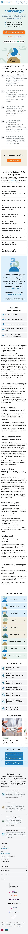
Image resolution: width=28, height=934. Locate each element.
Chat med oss (5, 853)
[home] (6, 2)
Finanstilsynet (18, 926)
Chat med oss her (14, 294)
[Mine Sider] (21, 2)
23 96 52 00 (13, 180)
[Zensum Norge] (2, 930)
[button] (25, 2)
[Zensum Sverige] (6, 930)
